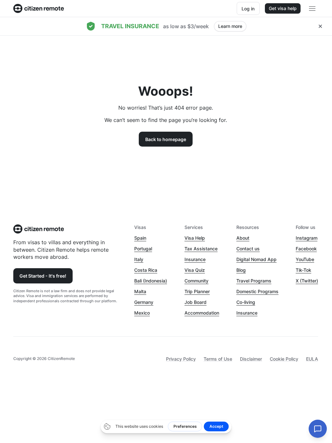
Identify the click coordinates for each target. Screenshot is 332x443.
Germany (143, 302)
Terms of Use (218, 359)
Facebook (306, 248)
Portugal (143, 248)
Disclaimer (251, 359)
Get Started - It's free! (42, 276)
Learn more (230, 26)
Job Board (195, 302)
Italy (138, 259)
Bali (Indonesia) (150, 280)
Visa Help (194, 238)
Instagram (306, 238)
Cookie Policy (284, 359)
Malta (140, 291)
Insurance (195, 259)
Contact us (248, 248)
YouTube (305, 259)
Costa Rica (145, 270)
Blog (241, 270)
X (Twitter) (307, 280)
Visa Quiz (194, 270)
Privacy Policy (181, 359)
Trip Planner (197, 291)
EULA (312, 359)
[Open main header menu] (312, 8)
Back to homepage (165, 139)
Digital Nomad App (256, 259)
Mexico (142, 313)
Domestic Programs (257, 291)
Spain (140, 238)
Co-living (245, 302)
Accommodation (201, 313)
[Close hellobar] (320, 26)
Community (196, 280)
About (242, 238)
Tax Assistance (201, 248)
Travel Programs (253, 280)
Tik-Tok (303, 270)
